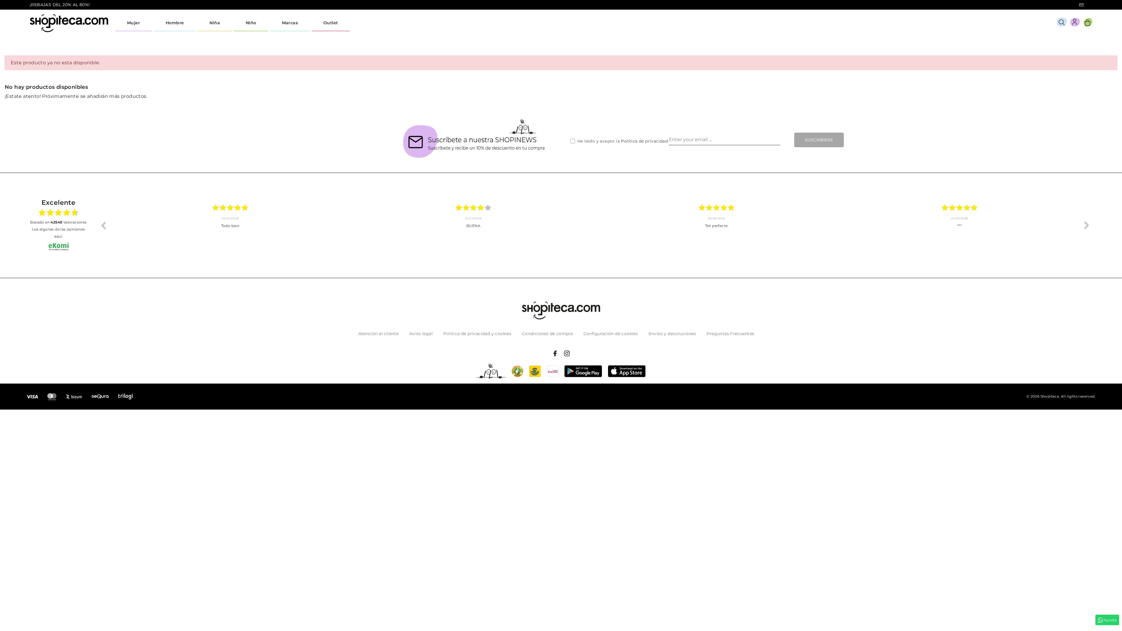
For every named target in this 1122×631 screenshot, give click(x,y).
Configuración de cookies (610, 333)
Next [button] (1086, 225)
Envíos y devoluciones (672, 333)
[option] (230, 225)
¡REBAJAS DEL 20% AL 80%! (60, 4)
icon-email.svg (1081, 5)
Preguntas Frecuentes (730, 333)
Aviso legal (421, 333)
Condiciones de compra (547, 333)
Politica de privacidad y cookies (477, 333)
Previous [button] (103, 225)
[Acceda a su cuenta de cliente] (1075, 23)
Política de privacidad (644, 141)
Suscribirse (819, 140)
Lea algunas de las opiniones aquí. (58, 232)
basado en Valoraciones (58, 222)
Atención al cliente (379, 333)
